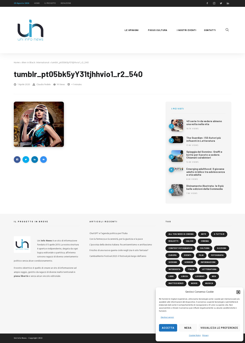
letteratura (209, 269)
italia (191, 269)
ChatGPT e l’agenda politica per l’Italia (109, 233)
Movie (194, 283)
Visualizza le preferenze (219, 327)
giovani (172, 262)
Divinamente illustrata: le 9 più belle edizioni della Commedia (205, 187)
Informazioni (208, 262)
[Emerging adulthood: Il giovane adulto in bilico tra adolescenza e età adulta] (177, 168)
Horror (188, 262)
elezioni (221, 248)
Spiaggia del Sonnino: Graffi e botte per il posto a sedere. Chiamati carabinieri (204, 154)
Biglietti (173, 241)
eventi (187, 255)
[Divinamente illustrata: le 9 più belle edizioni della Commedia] (177, 190)
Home (17, 62)
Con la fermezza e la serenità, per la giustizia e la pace (116, 239)
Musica (209, 283)
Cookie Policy (195, 335)
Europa (172, 255)
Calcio (189, 241)
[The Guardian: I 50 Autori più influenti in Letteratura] (177, 139)
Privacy (205, 335)
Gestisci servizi (167, 317)
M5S (214, 276)
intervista (174, 269)
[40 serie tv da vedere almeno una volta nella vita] (177, 125)
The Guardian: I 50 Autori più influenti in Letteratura (203, 139)
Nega (188, 327)
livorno (199, 276)
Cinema (205, 241)
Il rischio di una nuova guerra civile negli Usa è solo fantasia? (119, 250)
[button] (238, 292)
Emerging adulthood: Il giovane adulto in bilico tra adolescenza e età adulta (205, 171)
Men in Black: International (35, 62)
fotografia (217, 255)
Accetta (168, 327)
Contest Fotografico (180, 248)
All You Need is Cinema (181, 234)
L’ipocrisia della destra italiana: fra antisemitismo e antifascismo (121, 245)
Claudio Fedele (43, 84)
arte (203, 234)
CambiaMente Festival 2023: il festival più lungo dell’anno (118, 256)
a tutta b (219, 234)
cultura (204, 248)
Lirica (184, 276)
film (201, 255)
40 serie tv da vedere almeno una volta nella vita (204, 122)
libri (171, 276)
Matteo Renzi (176, 283)
